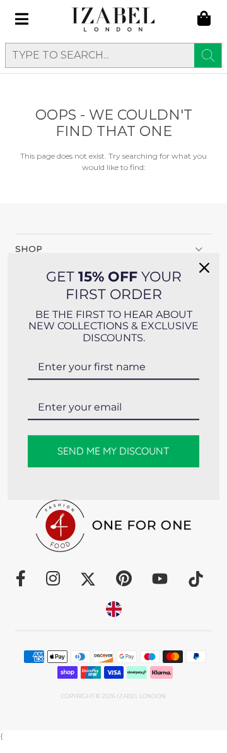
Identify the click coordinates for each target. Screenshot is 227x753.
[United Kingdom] (114, 609)
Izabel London (141, 696)
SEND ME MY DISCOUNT (113, 451)
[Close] (204, 267)
